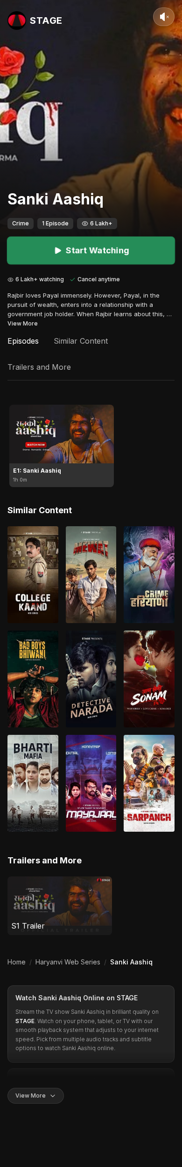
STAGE (127, 998)
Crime (20, 223)
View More (22, 323)
